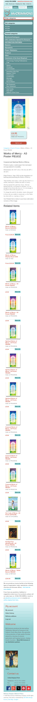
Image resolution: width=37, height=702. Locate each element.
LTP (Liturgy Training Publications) (16, 61)
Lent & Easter (10, 68)
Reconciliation (10, 81)
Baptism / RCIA (11, 73)
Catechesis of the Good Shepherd (16, 58)
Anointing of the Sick (12, 71)
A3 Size (7, 28)
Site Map (10, 699)
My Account (12, 3)
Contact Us (28, 3)
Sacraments (9, 47)
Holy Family (9, 89)
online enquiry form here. (11, 600)
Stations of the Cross (12, 92)
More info (17, 234)
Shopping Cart (18, 3)
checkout (30, 7)
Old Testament (10, 84)
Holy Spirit (9, 90)
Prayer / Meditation (11, 50)
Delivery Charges (9, 693)
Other (7, 55)
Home (7, 3)
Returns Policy (19, 693)
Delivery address (11, 616)
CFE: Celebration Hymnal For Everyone (17, 39)
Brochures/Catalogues (12, 37)
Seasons (8, 45)
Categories (6, 148)
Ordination (9, 80)
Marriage (9, 78)
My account (9, 610)
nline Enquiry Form (14, 678)
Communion (10, 75)
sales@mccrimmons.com (24, 1)
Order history (10, 613)
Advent (8, 65)
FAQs (24, 3)
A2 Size (7, 26)
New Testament (11, 86)
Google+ (16, 699)
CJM (7, 62)
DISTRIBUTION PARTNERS (13, 42)
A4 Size (7, 30)
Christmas (9, 67)
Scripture (8, 53)
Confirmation (10, 76)
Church (12, 148)
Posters (17, 148)
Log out (8, 619)
